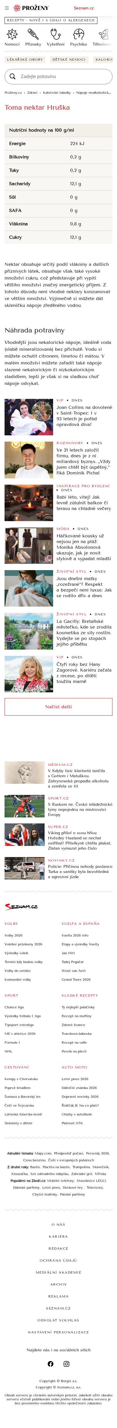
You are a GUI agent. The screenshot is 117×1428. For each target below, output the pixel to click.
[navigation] (6, 8)
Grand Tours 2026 (76, 980)
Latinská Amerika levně (23, 1114)
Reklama (58, 1296)
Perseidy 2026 (97, 1153)
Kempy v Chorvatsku (21, 1079)
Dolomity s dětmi (18, 1123)
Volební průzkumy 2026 (23, 944)
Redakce (58, 1248)
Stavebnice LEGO (91, 1181)
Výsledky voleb (16, 953)
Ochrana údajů (58, 1260)
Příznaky (33, 44)
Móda (63, 529)
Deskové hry (73, 1188)
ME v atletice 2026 (20, 1034)
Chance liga (14, 1007)
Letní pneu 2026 (75, 1079)
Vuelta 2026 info (75, 935)
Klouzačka (19, 1174)
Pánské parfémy (72, 1194)
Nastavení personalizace (58, 1332)
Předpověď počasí (68, 1153)
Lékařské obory (25, 60)
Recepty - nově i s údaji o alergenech (51, 20)
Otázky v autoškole (77, 1114)
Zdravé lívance (73, 1025)
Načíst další (58, 706)
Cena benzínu (34, 1160)
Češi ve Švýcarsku (19, 1105)
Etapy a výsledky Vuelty (80, 944)
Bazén (35, 1167)
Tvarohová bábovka (76, 1034)
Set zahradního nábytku (49, 1174)
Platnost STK (72, 1123)
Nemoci (12, 44)
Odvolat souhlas (58, 1320)
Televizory (95, 1188)
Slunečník (100, 1167)
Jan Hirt (68, 953)
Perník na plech (74, 1051)
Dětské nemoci (69, 60)
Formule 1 (12, 1043)
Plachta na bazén (56, 1167)
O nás (59, 1225)
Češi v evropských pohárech (71, 1160)
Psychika (78, 44)
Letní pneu (51, 1188)
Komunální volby (18, 980)
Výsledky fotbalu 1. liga (23, 1016)
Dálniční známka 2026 (79, 1088)
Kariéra (58, 1237)
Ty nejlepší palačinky (78, 1007)
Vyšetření (55, 44)
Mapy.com (43, 1153)
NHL (8, 1051)
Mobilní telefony (60, 1181)
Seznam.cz (84, 8)
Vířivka (100, 1174)
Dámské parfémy (26, 1188)
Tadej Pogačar (73, 962)
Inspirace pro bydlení (83, 486)
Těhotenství (104, 44)
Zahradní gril (81, 1174)
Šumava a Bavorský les (23, 1097)
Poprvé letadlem (17, 1088)
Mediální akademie (59, 1272)
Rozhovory (70, 443)
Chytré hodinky (44, 1194)
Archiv (58, 1284)
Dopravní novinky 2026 (80, 1097)
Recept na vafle (74, 1043)
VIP (60, 400)
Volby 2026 (13, 935)
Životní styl (72, 572)
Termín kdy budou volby (24, 962)
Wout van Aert (74, 971)
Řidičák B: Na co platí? (80, 1105)
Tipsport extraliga (19, 1025)
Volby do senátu (17, 971)
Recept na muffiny (76, 1016)
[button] (29, 417)
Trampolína (81, 1167)
